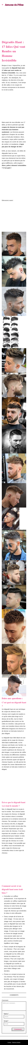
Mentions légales (16, 1042)
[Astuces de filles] (14, 4)
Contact (9, 1042)
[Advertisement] (14, 24)
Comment (5, 1000)
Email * (6, 1021)
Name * (6, 1014)
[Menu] (2, 4)
